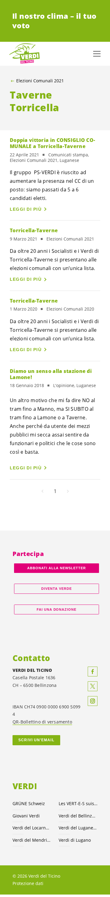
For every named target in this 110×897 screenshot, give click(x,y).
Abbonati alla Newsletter (56, 568)
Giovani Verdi (26, 816)
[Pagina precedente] (42, 491)
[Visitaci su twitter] (92, 686)
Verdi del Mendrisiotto (32, 840)
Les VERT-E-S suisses (78, 803)
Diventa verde (56, 588)
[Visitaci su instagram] (92, 701)
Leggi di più (26, 209)
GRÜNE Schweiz (29, 803)
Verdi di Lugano (75, 840)
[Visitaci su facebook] (92, 671)
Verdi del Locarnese (32, 828)
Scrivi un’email (36, 740)
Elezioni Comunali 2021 (40, 81)
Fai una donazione (57, 609)
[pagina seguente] (67, 491)
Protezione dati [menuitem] (28, 883)
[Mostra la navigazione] (97, 53)
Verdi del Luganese (78, 828)
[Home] (24, 53)
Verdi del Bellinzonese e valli (78, 816)
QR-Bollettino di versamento (42, 722)
